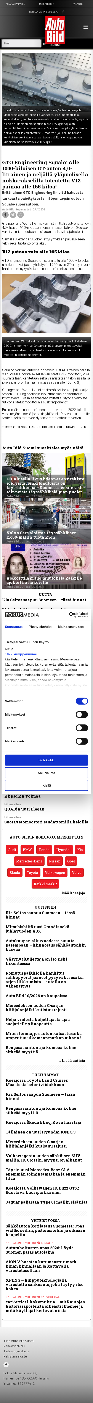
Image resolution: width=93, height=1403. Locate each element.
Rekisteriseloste (15, 1356)
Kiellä (46, 785)
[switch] (82, 714)
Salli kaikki (46, 760)
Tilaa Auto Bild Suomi (18, 1341)
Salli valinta (46, 772)
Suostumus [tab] (13, 627)
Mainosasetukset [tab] (71, 627)
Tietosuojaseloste (16, 1351)
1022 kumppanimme (21, 654)
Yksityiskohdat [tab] (40, 627)
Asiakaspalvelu (14, 1346)
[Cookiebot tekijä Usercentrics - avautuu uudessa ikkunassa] (69, 615)
